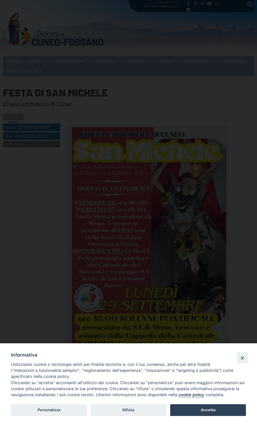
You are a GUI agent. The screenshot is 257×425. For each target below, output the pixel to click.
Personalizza (49, 410)
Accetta (208, 410)
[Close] (242, 357)
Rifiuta (128, 410)
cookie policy (191, 394)
